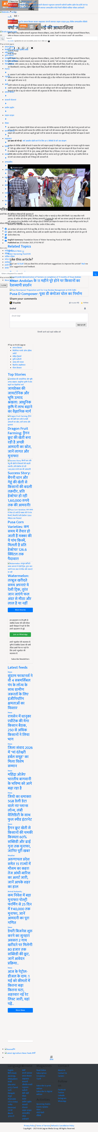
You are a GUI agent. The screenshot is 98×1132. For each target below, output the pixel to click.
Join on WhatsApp (20, 634)
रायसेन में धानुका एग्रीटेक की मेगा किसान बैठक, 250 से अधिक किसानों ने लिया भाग (19, 727)
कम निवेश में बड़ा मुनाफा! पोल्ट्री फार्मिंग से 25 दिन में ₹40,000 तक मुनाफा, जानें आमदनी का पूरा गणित (20, 909)
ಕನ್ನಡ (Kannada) (12, 1097)
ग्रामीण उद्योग (71, 5)
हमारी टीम (8, 265)
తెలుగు (10, 1113)
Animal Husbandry (15, 891)
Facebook (62, 1089)
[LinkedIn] (6, 237)
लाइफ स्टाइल (61, 21)
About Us (61, 1070)
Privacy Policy (29, 1125)
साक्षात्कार (31, 7)
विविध (72, 21)
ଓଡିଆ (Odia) (13, 1101)
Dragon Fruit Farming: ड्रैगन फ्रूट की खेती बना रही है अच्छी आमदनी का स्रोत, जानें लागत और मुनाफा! (19, 442)
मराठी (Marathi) (11, 1083)
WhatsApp (62, 1101)
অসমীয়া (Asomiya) (12, 1106)
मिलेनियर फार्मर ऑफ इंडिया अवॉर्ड (16, 49)
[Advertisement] (20, 1026)
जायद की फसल (10, 58)
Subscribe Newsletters (20, 659)
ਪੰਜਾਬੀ (10, 1110)
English (10, 1070)
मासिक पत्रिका (72, 7)
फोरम (7, 259)
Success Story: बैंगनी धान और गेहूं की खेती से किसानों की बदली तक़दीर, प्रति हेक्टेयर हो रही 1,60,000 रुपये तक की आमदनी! (20, 489)
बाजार (20, 7)
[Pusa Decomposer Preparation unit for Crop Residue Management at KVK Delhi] (43, 290)
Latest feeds (17, 667)
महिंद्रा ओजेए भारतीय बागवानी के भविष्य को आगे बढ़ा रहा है (20, 781)
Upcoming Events (43, 1104)
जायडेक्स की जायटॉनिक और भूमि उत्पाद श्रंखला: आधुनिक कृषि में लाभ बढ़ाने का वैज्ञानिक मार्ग (20, 400)
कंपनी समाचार (41, 7)
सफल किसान (12, 7)
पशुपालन (51, 5)
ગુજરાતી (11, 1116)
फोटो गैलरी (58, 7)
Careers (61, 1076)
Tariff (38, 1079)
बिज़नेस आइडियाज (11, 61)
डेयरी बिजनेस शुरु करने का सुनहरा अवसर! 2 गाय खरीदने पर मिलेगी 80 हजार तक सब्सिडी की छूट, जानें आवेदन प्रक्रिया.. (20, 947)
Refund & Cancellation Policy (62, 1125)
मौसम (27, 5)
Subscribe (49, 219)
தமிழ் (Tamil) (13, 1087)
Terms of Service (43, 1125)
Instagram (62, 1098)
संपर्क (7, 268)
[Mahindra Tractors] (49, 26)
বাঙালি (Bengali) (11, 1092)
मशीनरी (64, 5)
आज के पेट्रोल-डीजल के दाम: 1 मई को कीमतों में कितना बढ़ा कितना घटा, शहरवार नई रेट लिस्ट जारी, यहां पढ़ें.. (19, 987)
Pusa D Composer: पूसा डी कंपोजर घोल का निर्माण (46, 294)
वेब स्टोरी (79, 5)
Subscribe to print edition (43, 1087)
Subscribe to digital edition (44, 1093)
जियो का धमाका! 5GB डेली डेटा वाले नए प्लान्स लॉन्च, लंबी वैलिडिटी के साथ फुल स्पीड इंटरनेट (20, 808)
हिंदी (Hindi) (12, 1073)
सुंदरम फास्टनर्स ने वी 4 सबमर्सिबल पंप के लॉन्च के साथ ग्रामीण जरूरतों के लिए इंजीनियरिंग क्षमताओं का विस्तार (20, 692)
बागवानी (58, 5)
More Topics (10, 280)
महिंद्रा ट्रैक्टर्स (9, 52)
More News (20, 1010)
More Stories (20, 610)
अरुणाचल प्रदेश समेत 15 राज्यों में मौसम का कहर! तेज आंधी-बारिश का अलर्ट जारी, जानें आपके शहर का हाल (19, 873)
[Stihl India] (29, 26)
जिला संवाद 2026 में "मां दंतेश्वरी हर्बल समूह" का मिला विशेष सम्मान (20, 757)
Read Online (41, 1070)
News (10, 672)
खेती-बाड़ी (32, 5)
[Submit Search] (95, 273)
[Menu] (13, 2)
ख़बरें (22, 5)
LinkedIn (61, 1095)
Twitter (61, 1092)
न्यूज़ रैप (20, 21)
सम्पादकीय (50, 7)
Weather (11, 855)
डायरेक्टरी (81, 7)
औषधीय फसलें (27, 1084)
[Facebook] (6, 228)
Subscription (41, 1073)
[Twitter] (6, 234)
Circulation (40, 1076)
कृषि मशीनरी (9, 55)
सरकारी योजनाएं (42, 5)
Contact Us (62, 1073)
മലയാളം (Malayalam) (12, 1077)
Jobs (68, 21)
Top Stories (17, 374)
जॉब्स (51, 1059)
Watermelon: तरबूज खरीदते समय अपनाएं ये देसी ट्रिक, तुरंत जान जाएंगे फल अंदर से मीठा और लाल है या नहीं (19, 589)
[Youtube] (6, 240)
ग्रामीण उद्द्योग (26, 1101)
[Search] (15, 11)
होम (19, 5)
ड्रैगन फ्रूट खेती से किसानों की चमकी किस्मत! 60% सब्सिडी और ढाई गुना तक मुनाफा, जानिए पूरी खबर (20, 839)
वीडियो (64, 7)
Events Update (42, 1107)
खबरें (23, 1070)
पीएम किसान (9, 64)
